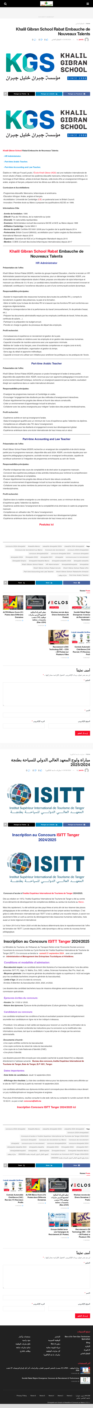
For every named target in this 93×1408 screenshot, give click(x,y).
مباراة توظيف (62, 575)
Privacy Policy (22, 1395)
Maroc (81, 901)
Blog (88, 1342)
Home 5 (42, 1395)
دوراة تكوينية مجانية (53, 1347)
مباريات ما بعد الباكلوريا (77, 754)
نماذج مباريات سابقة (23, 1347)
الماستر (57, 1336)
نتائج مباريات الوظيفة (23, 1344)
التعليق (87, 680)
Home (88, 23)
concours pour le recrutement (77, 557)
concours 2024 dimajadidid (78, 550)
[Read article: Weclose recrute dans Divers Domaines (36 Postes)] (58, 602)
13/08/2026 (86, 623)
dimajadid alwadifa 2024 (61, 561)
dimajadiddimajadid (69, 564)
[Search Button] (5, 3)
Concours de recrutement (55, 550)
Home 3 (60, 1395)
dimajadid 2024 (17, 557)
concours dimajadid (81, 553)
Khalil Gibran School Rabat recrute (47, 568)
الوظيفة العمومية (54, 1340)
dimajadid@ (44, 1150)
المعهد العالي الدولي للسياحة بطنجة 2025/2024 (33, 1154)
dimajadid (59, 557)
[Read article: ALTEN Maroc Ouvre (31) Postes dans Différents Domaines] (13, 602)
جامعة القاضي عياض (83, 1398)
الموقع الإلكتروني (84, 721)
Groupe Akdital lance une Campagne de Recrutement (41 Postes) (59, 1232)
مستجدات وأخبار (24, 1336)
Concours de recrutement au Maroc (29, 550)
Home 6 (33, 1395)
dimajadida (84, 564)
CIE (40, 199)
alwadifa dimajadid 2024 (52, 546)
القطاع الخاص (80, 23)
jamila (81, 39)
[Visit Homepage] (46, 3)
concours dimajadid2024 (38, 553)
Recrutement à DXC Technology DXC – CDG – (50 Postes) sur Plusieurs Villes (59, 650)
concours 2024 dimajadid (15, 546)
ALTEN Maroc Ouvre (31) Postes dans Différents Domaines (13, 614)
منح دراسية (26, 1340)
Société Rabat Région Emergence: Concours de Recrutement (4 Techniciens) (82, 616)
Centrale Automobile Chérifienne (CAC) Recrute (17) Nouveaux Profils (82, 650)
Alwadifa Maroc (34, 546)
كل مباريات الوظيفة (53, 1351)
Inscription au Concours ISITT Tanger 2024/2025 (70, 1154)
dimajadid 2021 (47, 557)
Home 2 (69, 1395)
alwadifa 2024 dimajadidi (74, 546)
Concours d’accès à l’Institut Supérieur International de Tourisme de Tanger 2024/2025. (55, 1136)
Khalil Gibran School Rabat (33, 251)
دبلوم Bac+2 (55, 1344)
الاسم (87, 710)
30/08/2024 (67, 39)
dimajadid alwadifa (81, 561)
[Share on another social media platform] (5, 94)
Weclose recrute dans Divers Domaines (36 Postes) (60, 614)
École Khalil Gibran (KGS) (45, 172)
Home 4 (51, 1395)
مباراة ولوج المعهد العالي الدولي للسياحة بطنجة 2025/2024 (70, 1158)
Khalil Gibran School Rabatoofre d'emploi (72, 571)
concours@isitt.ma (32, 1101)
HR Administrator (52, 564)
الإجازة (29, 607)
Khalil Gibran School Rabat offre (76, 568)
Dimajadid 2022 (32, 557)
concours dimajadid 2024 (61, 553)
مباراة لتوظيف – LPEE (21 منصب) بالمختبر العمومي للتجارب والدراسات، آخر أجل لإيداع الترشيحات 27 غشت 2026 (42, 1369)
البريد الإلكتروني (38, 721)
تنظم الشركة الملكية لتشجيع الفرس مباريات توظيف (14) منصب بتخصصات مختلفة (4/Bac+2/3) (37, 617)
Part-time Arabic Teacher (79, 575)
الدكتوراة (87, 1350)
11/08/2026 (63, 657)
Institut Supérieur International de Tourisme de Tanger (48, 893)
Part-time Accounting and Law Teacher (39, 571)
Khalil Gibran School (12, 150)
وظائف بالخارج (25, 1351)
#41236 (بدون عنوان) (83, 1395)
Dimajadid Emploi (19, 561)
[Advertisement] (46, 10)
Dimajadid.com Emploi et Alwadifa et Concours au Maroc (66, 1402)
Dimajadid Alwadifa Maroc (39, 561)
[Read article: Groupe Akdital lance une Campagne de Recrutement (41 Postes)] (58, 1220)
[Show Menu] (88, 3)
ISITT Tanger (68, 834)
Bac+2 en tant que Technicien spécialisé (77, 1337)
